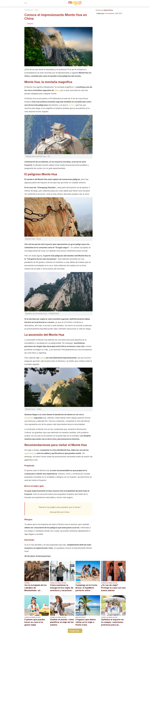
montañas (28, 418)
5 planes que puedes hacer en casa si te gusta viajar (34, 622)
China (56, 90)
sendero (71, 105)
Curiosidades (28, 10)
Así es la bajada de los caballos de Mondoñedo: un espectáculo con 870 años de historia (35, 588)
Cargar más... (75, 631)
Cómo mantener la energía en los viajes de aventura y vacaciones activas (61, 588)
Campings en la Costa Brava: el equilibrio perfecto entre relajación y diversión (86, 588)
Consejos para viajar (58, 583)
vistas (42, 358)
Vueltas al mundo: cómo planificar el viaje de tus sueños (62, 622)
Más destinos (81, 617)
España (27, 583)
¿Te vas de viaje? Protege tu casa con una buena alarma (113, 588)
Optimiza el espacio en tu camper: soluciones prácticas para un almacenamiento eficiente (112, 622)
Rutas (36, 10)
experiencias (30, 453)
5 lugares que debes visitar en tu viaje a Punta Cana (86, 622)
